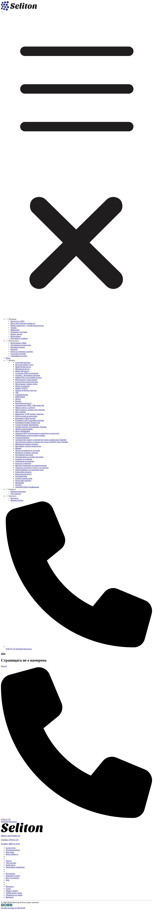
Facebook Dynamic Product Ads (27, 423)
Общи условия (12, 891)
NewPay (18, 485)
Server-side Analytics (23, 480)
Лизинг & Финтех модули (26, 390)
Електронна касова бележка (26, 382)
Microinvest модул (22, 369)
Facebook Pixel (21, 476)
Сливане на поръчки (23, 459)
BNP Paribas (20, 397)
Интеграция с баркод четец (26, 384)
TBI (16, 393)
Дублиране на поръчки (24, 461)
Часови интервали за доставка (27, 450)
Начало (4, 666)
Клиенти (12, 489)
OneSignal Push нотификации (27, 487)
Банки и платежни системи (22, 352)
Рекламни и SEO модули (25, 418)
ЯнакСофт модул (22, 371)
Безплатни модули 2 (23, 474)
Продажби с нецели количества (28, 446)
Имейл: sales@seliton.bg (10, 836)
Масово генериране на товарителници (31, 465)
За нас (8, 889)
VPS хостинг (11, 863)
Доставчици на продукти (21, 345)
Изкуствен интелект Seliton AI (23, 323)
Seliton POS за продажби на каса (28, 377)
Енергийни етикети (23, 472)
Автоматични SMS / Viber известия (29, 405)
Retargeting (19, 483)
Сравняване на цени (19, 356)
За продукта (11, 848)
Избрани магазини (18, 491)
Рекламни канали (18, 347)
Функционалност (13, 850)
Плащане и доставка (19, 332)
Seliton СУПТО (21, 388)
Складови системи (18, 354)
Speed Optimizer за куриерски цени (29, 470)
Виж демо (10, 852)
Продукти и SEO (17, 321)
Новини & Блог (17, 500)
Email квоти (10, 865)
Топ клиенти (16, 494)
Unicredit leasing (21, 395)
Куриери (14, 349)
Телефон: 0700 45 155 (9, 840)
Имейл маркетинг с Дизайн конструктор (27, 326)
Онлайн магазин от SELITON (13, 908)
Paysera (18, 401)
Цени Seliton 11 (12, 854)
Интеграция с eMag (18, 343)
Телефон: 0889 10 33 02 (10, 844)
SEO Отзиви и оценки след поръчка (30, 410)
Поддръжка (10, 874)
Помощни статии (13, 876)
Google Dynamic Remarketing (26, 425)
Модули (12, 360)
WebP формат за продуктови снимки (30, 435)
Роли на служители (23, 463)
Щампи (18, 448)
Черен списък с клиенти (25, 408)
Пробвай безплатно (24, 649)
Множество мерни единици (26, 444)
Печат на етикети (22, 386)
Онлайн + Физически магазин (27, 375)
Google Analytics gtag (23, 478)
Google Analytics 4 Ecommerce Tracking (30, 427)
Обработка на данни (14, 895)
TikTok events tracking (24, 429)
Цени (8, 358)
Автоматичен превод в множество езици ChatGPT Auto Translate (41, 442)
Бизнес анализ (16, 334)
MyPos (18, 399)
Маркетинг (15, 330)
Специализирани (22, 438)
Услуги (8, 861)
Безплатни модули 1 (23, 403)
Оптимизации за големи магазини (29, 457)
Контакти (12, 496)
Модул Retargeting (22, 431)
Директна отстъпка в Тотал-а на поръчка (32, 468)
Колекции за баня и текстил (26, 453)
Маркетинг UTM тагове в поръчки (29, 414)
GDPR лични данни (14, 893)
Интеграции (16, 336)
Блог (8, 880)
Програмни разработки (15, 867)
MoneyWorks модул (23, 367)
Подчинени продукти (24, 455)
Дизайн (14, 328)
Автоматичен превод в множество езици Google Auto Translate (40, 440)
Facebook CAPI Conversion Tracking (29, 420)
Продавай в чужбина (19, 338)
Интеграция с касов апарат (26, 380)
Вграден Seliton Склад (24, 365)
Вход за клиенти (12, 878)
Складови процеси (23, 362)
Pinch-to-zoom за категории (26, 416)
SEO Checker (20, 412)
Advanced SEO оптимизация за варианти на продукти (37, 433)
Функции (12, 319)
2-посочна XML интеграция (26, 373)
